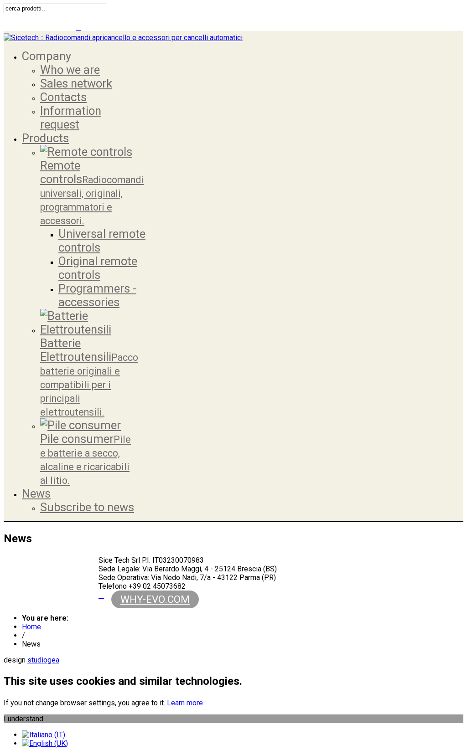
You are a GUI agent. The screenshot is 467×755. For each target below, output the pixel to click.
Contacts (63, 97)
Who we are (70, 70)
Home (31, 626)
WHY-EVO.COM (155, 599)
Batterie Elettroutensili (89, 377)
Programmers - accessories (97, 295)
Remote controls (92, 192)
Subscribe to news (87, 507)
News (36, 493)
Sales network (76, 83)
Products (45, 138)
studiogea (43, 660)
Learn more (185, 703)
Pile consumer (85, 459)
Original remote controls (97, 268)
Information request (70, 117)
